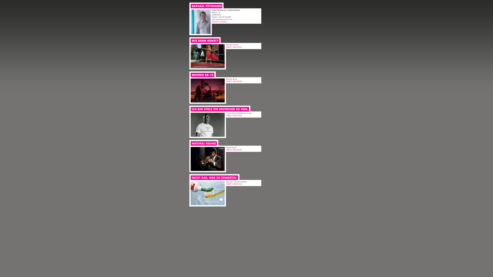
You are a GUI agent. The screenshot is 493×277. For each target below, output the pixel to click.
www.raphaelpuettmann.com (222, 19)
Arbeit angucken (234, 47)
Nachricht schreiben (219, 22)
